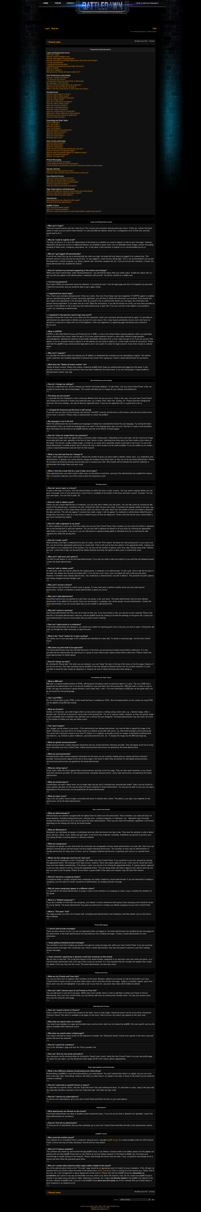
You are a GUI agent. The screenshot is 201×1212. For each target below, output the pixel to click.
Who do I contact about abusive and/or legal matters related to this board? (74, 211)
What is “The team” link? (56, 156)
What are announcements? (57, 132)
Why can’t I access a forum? (57, 106)
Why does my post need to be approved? (62, 115)
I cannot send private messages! (59, 162)
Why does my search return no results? (61, 180)
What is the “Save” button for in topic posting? (63, 113)
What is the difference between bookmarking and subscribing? (70, 191)
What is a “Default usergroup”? (58, 154)
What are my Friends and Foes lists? (60, 171)
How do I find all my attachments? (59, 202)
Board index (55, 42)
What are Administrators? (56, 143)
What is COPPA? (53, 68)
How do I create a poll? (55, 100)
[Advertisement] (102, 20)
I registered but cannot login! (57, 64)
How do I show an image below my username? (64, 85)
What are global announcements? (59, 130)
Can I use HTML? (53, 124)
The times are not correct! (56, 79)
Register (54, 28)
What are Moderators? (55, 145)
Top (48, 235)
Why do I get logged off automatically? (61, 59)
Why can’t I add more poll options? (59, 102)
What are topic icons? (55, 138)
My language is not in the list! (57, 83)
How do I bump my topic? (56, 117)
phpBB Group (112, 1140)
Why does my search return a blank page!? (62, 182)
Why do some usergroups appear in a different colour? (67, 153)
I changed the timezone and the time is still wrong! (65, 81)
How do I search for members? (58, 184)
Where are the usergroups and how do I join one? (65, 149)
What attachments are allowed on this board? (63, 200)
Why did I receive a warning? (57, 109)
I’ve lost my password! (55, 62)
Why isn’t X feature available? (58, 209)
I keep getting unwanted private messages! (62, 164)
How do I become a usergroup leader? (61, 151)
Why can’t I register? (54, 70)
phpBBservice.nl (104, 1209)
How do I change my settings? (58, 77)
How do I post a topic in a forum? (59, 94)
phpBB (91, 1206)
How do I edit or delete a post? (58, 96)
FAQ (154, 28)
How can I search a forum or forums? (60, 178)
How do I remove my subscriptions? (60, 195)
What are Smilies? (53, 126)
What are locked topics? (55, 136)
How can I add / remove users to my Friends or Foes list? (67, 173)
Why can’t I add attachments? (57, 107)
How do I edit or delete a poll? (58, 104)
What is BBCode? (53, 122)
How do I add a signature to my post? (60, 98)
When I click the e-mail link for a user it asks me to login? (67, 89)
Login (47, 28)
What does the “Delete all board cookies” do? (63, 72)
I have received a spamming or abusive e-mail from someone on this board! (74, 166)
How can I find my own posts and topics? (62, 186)
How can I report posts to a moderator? (61, 111)
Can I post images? (54, 128)
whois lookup (103, 1171)
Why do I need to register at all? (58, 57)
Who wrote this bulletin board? (58, 207)
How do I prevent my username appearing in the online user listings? (72, 60)
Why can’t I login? (53, 55)
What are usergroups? (55, 147)
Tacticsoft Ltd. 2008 (103, 1207)
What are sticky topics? (55, 134)
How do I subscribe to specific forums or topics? (64, 193)
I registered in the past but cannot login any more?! (65, 66)
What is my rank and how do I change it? (62, 87)
